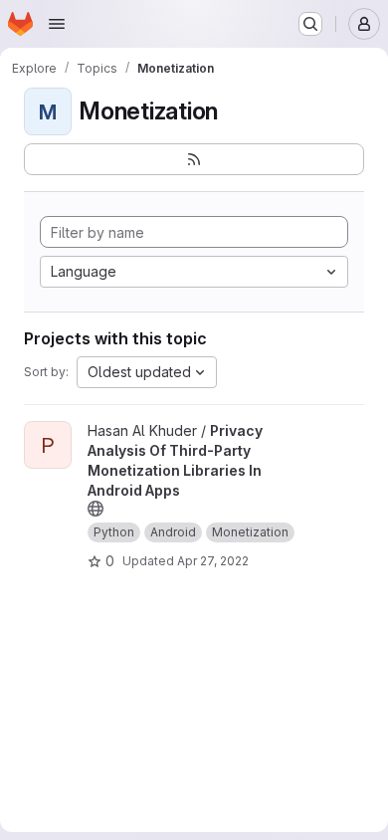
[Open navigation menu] (57, 24)
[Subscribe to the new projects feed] (194, 159)
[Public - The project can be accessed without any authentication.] (95, 509)
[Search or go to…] (310, 24)
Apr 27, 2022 (213, 560)
